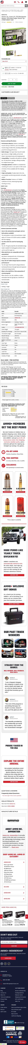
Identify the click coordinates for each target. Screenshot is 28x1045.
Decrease (9, 79)
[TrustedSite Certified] (20, 1028)
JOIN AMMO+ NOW (14, 575)
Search (26, 5)
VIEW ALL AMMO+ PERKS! (14, 604)
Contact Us (3, 992)
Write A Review (19, 22)
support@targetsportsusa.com (11, 983)
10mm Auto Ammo (8, 872)
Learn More (8, 958)
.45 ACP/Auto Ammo (9, 866)
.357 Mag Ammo (8, 874)
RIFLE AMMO (11, 806)
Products (15, 2)
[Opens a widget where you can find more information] (22, 1042)
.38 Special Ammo (8, 876)
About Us (3, 995)
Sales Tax (17, 1001)
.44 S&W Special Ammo (10, 880)
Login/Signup (22, 2)
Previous (1, 916)
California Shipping (16, 1016)
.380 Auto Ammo (8, 870)
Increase (16, 79)
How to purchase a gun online (18, 1007)
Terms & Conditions (5, 997)
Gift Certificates (19, 999)
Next (26, 916)
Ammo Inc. (18, 317)
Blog (2, 990)
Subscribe (14, 946)
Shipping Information (20, 997)
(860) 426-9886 (18, 2)
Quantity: (4, 79)
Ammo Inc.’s (22, 134)
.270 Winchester (17, 117)
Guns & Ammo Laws (16, 1009)
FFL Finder (13, 1011)
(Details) (7, 69)
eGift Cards (3, 1011)
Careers (2, 1001)
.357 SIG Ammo (8, 878)
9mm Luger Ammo (8, 864)
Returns (2, 1009)
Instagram (2, 963)
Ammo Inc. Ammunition (10, 835)
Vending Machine (19, 992)
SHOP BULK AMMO (14, 782)
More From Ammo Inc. (9, 907)
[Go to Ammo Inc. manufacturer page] (14, 820)
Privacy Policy (4, 999)
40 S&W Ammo (7, 868)
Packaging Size (6, 59)
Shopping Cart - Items (26, 2)
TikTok (9, 963)
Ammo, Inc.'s (17, 212)
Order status (4, 1007)
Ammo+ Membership (20, 990)
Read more (15, 847)
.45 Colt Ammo (7, 881)
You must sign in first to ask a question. (11, 795)
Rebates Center (19, 995)
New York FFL (14, 1013)
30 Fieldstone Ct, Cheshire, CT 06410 (7, 975)
